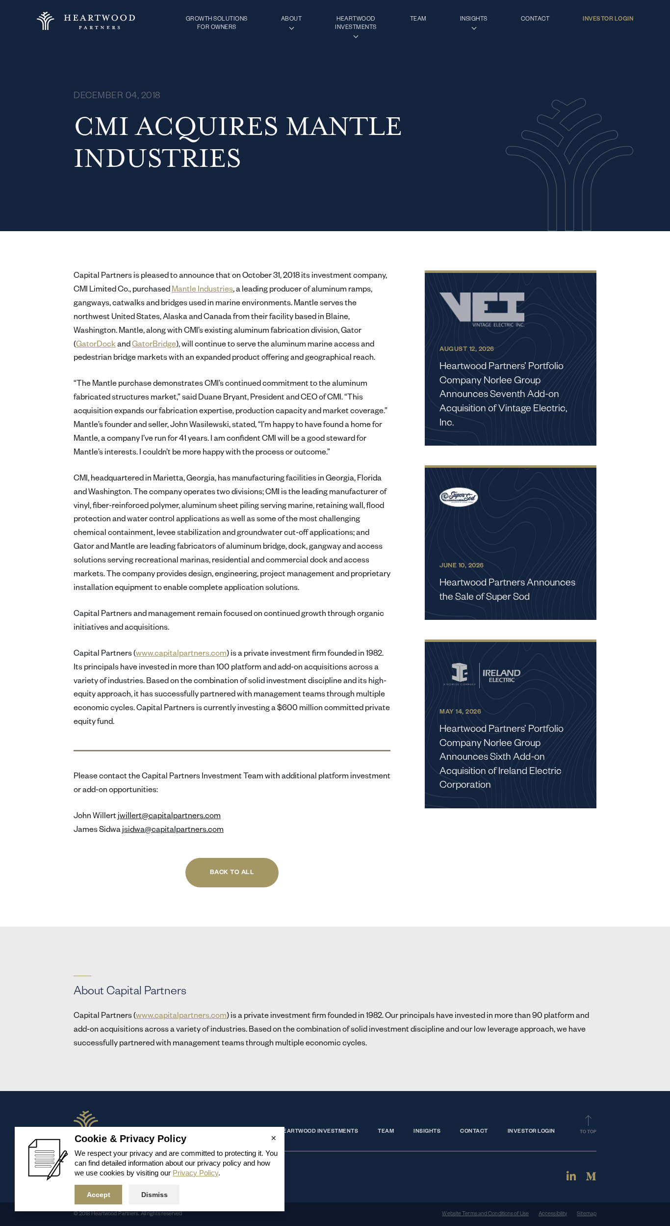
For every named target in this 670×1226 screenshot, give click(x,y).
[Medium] (591, 1179)
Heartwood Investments (319, 1132)
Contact (474, 1132)
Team (386, 1132)
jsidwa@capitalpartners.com (173, 830)
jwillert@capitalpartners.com (169, 817)
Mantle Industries (202, 290)
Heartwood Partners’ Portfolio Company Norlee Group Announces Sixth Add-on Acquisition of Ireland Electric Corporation (501, 758)
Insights (426, 1132)
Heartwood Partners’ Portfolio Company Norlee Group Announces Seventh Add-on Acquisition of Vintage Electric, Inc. (503, 395)
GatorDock (96, 345)
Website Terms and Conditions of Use (485, 1214)
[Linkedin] (571, 1179)
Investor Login (531, 1132)
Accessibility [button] (553, 1214)
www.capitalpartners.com (181, 654)
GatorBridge (154, 345)
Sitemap (586, 1214)
